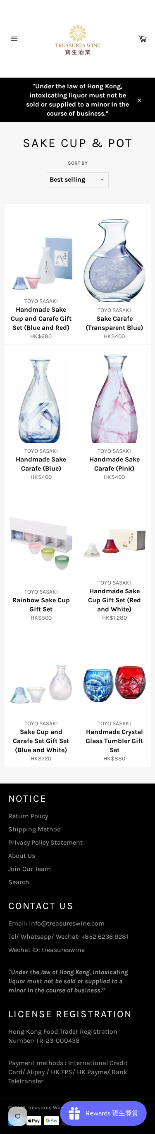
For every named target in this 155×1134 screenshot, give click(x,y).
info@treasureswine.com (67, 923)
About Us (21, 855)
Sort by (78, 163)
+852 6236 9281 (104, 936)
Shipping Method (34, 829)
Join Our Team (29, 869)
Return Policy (28, 816)
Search (18, 882)
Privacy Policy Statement (45, 842)
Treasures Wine (46, 1107)
